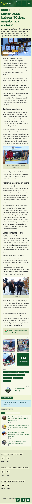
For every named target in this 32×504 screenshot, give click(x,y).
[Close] (24, 3)
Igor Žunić (7, 381)
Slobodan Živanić (20, 388)
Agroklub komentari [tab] (7, 397)
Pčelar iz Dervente (9, 375)
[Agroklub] (6, 3)
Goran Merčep (18, 378)
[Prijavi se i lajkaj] (18, 500)
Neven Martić (8, 378)
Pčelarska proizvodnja (10, 372)
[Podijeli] (23, 500)
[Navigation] (29, 3)
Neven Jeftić (21, 375)
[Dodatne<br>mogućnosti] (28, 500)
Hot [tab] (3, 413)
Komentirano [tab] (10, 413)
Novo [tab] (17, 413)
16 (28, 52)
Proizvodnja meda (23, 372)
